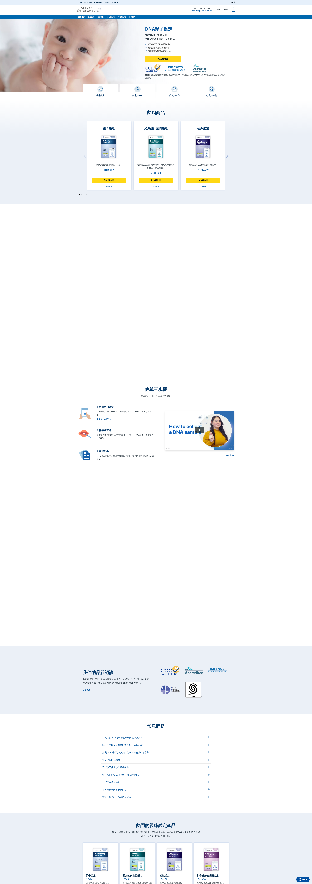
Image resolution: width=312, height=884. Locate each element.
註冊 (219, 9)
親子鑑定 (109, 128)
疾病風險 (100, 17)
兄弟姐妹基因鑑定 (156, 128)
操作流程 (132, 17)
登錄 (226, 9)
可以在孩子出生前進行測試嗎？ (117, 797)
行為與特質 (122, 17)
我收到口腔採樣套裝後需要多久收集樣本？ (123, 745)
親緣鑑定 (91, 17)
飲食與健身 (111, 17)
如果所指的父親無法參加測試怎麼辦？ (121, 774)
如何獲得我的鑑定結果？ (114, 789)
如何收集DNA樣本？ (112, 759)
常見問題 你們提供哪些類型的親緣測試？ (122, 737)
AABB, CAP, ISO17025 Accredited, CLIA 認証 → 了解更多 (97, 2)
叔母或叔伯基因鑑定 (208, 875)
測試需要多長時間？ (112, 782)
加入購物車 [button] (109, 180)
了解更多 (87, 689)
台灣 (233, 2)
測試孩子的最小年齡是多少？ (116, 767)
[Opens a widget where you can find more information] (303, 880)
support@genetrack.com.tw (202, 11)
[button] (163, 59)
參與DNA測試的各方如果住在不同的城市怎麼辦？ (126, 752)
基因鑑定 (81, 17)
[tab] (156, 737)
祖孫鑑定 (203, 128)
